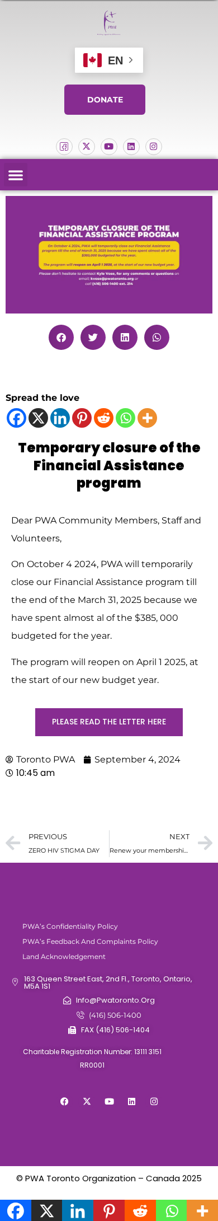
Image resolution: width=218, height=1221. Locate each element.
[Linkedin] (131, 146)
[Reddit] (103, 418)
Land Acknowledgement (64, 956)
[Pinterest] (82, 418)
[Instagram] (153, 146)
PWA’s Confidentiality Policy (70, 926)
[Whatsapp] (125, 418)
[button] (15, 174)
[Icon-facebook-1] (64, 146)
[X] (38, 418)
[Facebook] (16, 418)
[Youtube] (109, 146)
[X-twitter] (86, 146)
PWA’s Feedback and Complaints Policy (90, 941)
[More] (147, 418)
